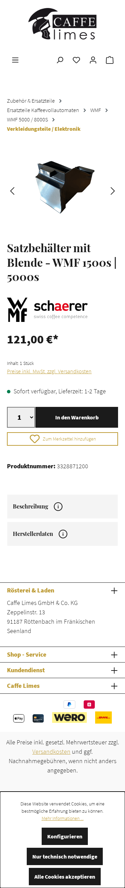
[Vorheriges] (12, 190)
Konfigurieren (64, 836)
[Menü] (15, 60)
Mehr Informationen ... (63, 818)
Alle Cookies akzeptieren (64, 876)
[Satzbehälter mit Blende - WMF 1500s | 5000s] (62, 190)
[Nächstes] (113, 190)
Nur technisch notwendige (64, 856)
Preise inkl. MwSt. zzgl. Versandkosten (49, 371)
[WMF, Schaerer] (62, 310)
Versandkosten (51, 751)
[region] (62, 190)
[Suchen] (59, 60)
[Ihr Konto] (93, 60)
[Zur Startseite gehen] (62, 24)
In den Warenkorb (77, 417)
